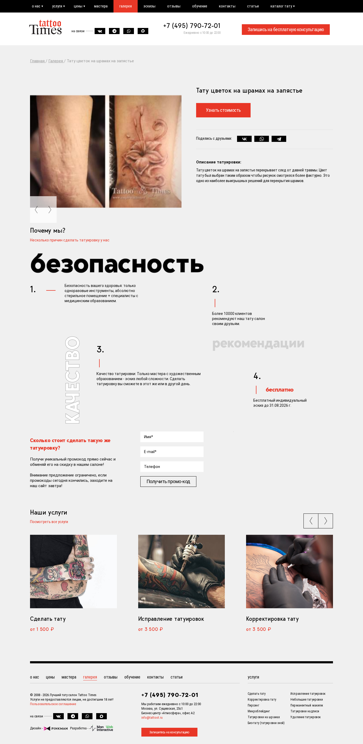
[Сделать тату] (73, 571)
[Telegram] (279, 139)
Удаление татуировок (305, 717)
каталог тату (281, 6)
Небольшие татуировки (306, 699)
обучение (199, 6)
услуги (57, 6)
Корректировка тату (272, 619)
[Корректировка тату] (289, 571)
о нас (36, 6)
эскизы (149, 6)
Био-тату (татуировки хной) (266, 723)
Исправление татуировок (171, 619)
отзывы (173, 6)
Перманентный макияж (306, 705)
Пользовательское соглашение (53, 704)
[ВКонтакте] (244, 139)
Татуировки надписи (304, 711)
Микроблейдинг (259, 711)
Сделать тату (47, 619)
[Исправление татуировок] (181, 571)
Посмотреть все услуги (49, 522)
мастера (101, 6)
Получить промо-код (168, 481)
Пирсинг (253, 705)
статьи (253, 6)
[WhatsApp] (261, 139)
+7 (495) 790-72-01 (192, 26)
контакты (227, 6)
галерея (125, 6)
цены (78, 6)
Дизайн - (37, 728)
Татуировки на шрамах (264, 717)
